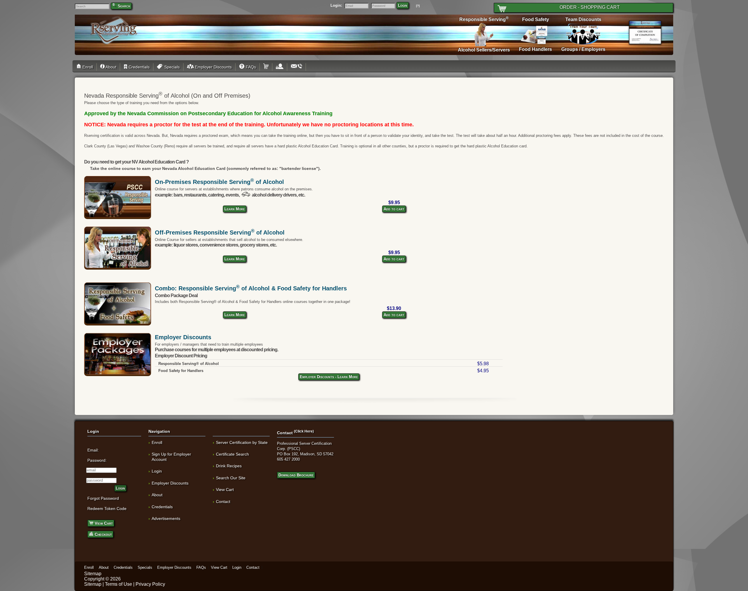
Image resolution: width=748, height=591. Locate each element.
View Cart (103, 523)
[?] (418, 5)
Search (124, 6)
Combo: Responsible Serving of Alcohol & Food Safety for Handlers (251, 288)
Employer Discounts (213, 67)
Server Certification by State (242, 442)
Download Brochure (296, 475)
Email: (93, 450)
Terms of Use (118, 584)
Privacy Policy (150, 584)
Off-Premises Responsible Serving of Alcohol (220, 232)
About (110, 67)
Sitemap (92, 573)
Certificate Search (232, 454)
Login (402, 5)
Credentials (138, 67)
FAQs (250, 67)
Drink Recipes (229, 466)
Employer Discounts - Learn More (329, 377)
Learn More (234, 209)
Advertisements (166, 518)
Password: (97, 460)
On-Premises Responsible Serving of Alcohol (219, 182)
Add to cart (394, 209)
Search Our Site (230, 477)
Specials (171, 67)
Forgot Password (103, 498)
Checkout (103, 534)
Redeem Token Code (107, 508)
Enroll (87, 67)
